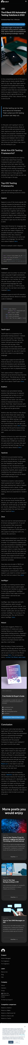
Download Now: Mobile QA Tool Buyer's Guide (13, 24)
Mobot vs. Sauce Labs (7, 1015)
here (15, 241)
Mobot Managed (6, 958)
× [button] (25, 1026)
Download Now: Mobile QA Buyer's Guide (13, 717)
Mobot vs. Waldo (5, 1010)
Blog (2, 974)
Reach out (4, 763)
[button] (26, 1)
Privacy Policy (22, 1034)
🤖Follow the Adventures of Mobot (5, 995)
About (3, 985)
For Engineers (5, 961)
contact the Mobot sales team (16, 657)
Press (3, 990)
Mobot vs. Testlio (6, 1018)
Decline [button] (17, 1042)
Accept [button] (11, 1042)
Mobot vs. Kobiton (6, 1007)
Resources (4, 972)
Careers (3, 988)
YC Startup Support (7, 999)
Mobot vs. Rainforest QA (8, 1013)
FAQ (2, 977)
